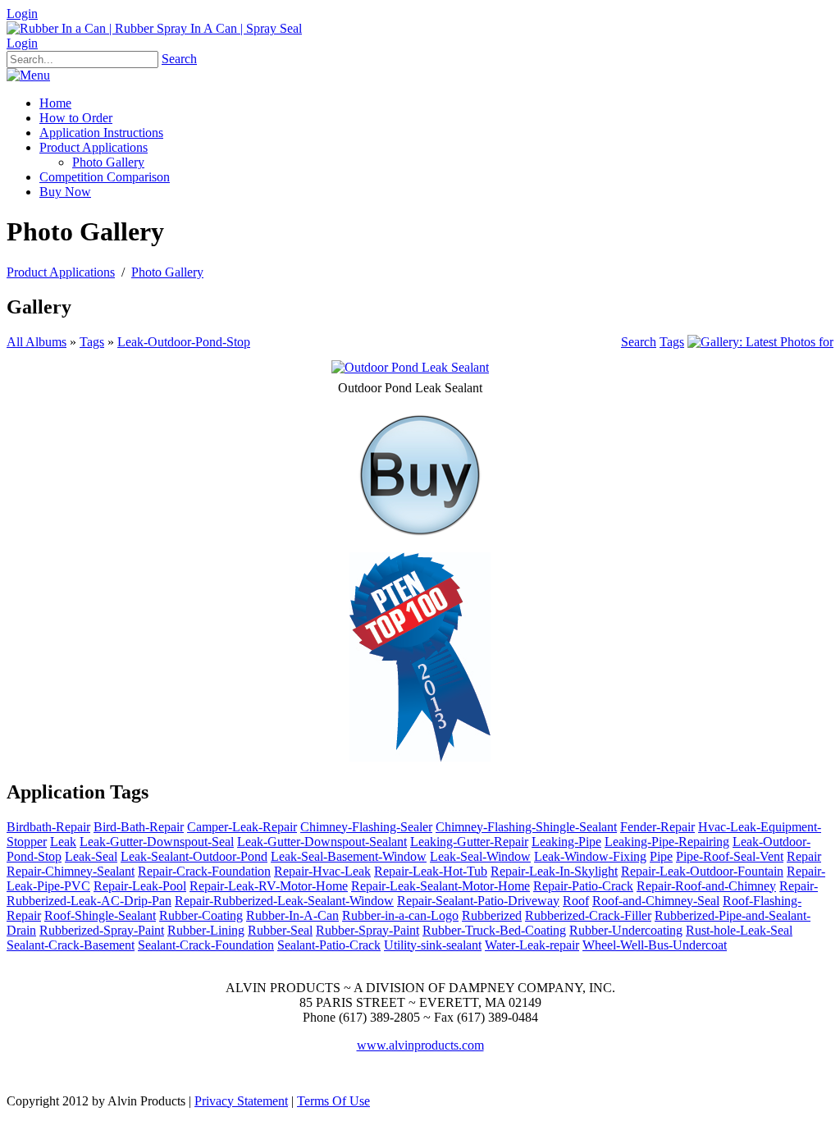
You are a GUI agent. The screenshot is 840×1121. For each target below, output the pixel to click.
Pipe (661, 856)
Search (179, 59)
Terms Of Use (333, 1101)
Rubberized (492, 915)
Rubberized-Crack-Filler (588, 915)
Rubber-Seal (280, 930)
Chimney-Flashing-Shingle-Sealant (526, 827)
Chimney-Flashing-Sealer (366, 827)
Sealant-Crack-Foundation (206, 945)
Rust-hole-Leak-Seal (739, 930)
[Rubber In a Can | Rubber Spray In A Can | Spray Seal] (154, 28)
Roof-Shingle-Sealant (100, 915)
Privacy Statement (241, 1101)
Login (22, 14)
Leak (63, 842)
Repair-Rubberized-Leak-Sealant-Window (284, 901)
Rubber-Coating (201, 915)
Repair (804, 856)
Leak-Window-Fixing (590, 856)
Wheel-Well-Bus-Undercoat (654, 945)
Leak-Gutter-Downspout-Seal (157, 842)
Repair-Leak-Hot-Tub (430, 871)
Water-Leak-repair (532, 945)
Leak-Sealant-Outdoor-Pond (194, 856)
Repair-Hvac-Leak (322, 871)
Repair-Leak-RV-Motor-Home (268, 886)
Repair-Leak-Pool (140, 886)
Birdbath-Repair (48, 827)
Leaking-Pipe (566, 842)
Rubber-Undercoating (625, 930)
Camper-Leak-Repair (242, 827)
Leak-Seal (91, 856)
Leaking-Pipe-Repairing (667, 842)
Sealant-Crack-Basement (71, 945)
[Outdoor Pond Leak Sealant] (410, 367)
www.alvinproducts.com (420, 1045)
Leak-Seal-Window (480, 856)
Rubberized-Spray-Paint (101, 930)
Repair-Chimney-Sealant (71, 871)
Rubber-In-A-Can (292, 915)
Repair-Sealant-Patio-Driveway (478, 901)
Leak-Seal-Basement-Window (349, 856)
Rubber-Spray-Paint (367, 930)
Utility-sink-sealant (433, 945)
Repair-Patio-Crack (583, 886)
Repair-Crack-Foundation (204, 871)
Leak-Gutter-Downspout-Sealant (322, 842)
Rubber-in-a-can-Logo (400, 915)
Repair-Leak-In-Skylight (554, 871)
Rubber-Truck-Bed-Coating (494, 930)
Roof (576, 901)
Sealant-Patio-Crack (329, 945)
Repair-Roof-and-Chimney (706, 886)
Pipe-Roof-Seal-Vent (729, 856)
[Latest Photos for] (760, 342)
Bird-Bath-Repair (139, 827)
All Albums (36, 342)
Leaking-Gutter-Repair (469, 842)
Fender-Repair (657, 827)
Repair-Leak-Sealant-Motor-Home (440, 886)
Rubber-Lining (205, 930)
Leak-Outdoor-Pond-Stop (183, 342)
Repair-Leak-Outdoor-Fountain (702, 871)
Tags (92, 342)
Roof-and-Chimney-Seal (655, 901)
